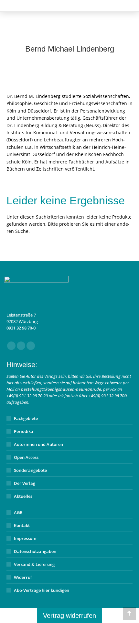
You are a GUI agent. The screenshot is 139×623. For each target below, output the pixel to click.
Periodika (23, 431)
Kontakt (22, 525)
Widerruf (23, 577)
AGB (18, 512)
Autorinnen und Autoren (38, 444)
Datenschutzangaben (35, 551)
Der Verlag (24, 483)
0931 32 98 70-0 (21, 328)
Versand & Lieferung (34, 564)
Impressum (25, 538)
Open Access (26, 457)
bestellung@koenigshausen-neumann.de (61, 389)
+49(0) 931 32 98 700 (108, 396)
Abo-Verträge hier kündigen (41, 590)
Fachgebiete (26, 418)
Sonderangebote (30, 470)
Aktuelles (23, 496)
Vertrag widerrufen (69, 615)
